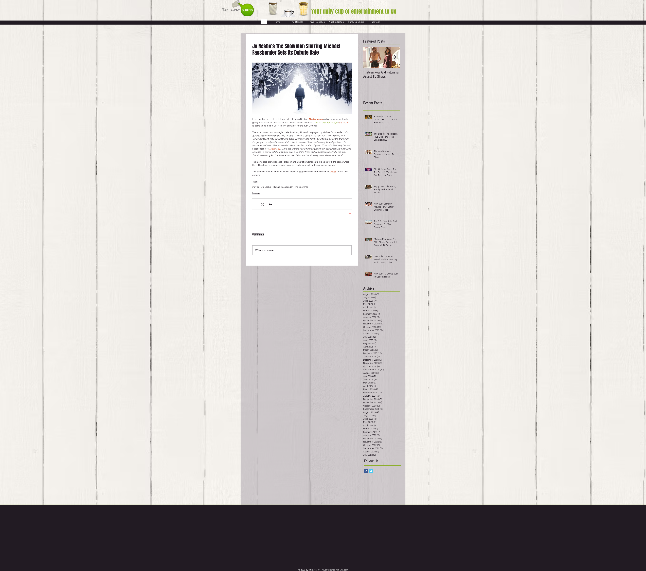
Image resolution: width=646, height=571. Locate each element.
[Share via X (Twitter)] (262, 204)
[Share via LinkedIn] (270, 204)
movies (255, 187)
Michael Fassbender (283, 187)
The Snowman (301, 187)
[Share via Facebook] (254, 204)
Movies (256, 193)
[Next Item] (394, 57)
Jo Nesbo (266, 187)
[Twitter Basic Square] (371, 471)
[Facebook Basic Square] (366, 471)
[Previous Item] (368, 57)
